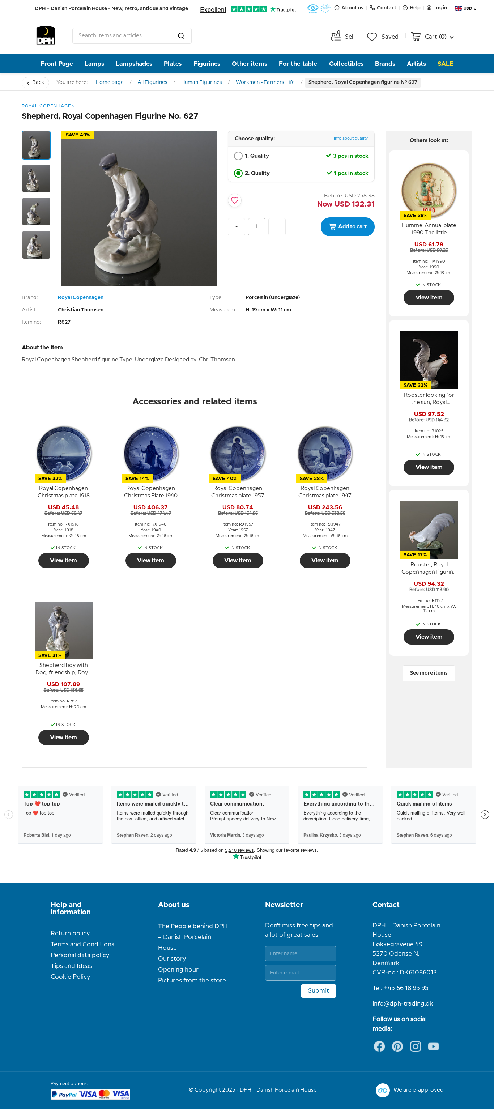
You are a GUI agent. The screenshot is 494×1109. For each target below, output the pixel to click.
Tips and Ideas (71, 966)
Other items (249, 64)
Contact (386, 905)
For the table (298, 64)
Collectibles (346, 64)
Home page (110, 82)
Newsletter (284, 905)
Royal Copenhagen (80, 297)
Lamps (94, 64)
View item (63, 561)
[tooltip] (64, 493)
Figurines (206, 64)
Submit (318, 991)
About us (173, 905)
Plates (173, 64)
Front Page (57, 64)
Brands (385, 64)
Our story (172, 959)
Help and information (71, 908)
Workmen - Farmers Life (265, 82)
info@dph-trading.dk (402, 1004)
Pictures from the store (192, 980)
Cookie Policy (70, 977)
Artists (416, 64)
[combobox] (132, 36)
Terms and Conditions (82, 944)
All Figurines (152, 82)
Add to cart (352, 226)
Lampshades (134, 64)
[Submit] (181, 36)
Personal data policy (80, 955)
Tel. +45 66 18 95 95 (400, 988)
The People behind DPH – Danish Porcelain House (193, 937)
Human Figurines (201, 82)
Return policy (70, 933)
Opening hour (178, 970)
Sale (445, 64)
